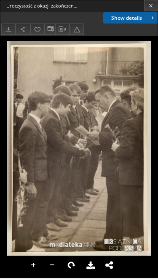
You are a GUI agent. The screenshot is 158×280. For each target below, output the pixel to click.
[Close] (151, 5)
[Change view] (50, 29)
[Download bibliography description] (62, 29)
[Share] (23, 29)
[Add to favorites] (37, 29)
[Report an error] (77, 29)
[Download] (8, 29)
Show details (126, 17)
